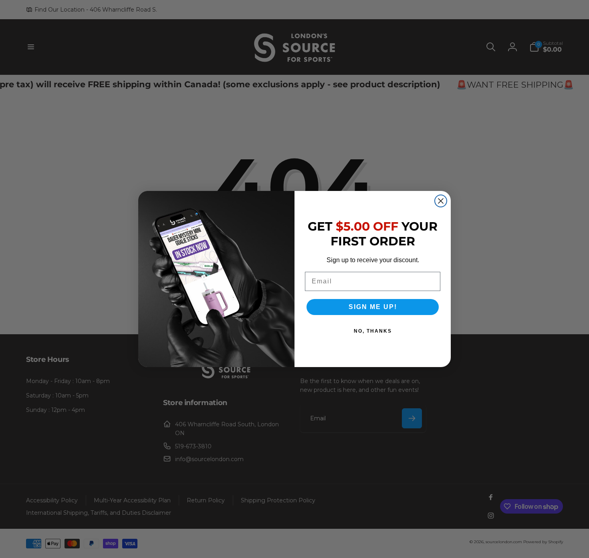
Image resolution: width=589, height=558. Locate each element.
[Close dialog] (441, 201)
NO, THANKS (373, 331)
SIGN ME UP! (373, 306)
